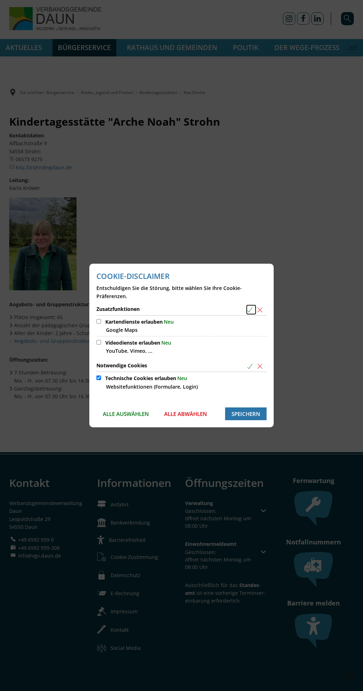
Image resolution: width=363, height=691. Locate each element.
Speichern (245, 413)
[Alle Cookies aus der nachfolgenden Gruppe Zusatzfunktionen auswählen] (251, 309)
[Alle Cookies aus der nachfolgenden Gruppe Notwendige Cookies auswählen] (251, 366)
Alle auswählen (126, 413)
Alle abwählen (185, 413)
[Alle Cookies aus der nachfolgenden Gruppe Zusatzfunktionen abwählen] (261, 309)
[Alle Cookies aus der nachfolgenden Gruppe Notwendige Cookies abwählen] (261, 366)
